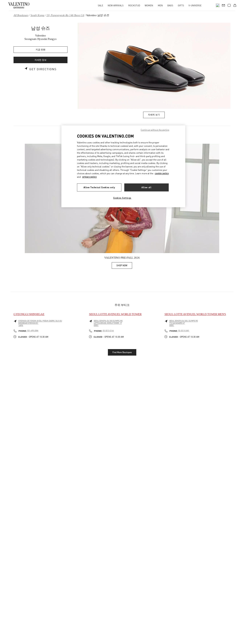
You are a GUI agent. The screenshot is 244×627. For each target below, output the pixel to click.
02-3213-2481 (183, 330)
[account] (229, 5)
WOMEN (149, 5)
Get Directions (43, 69)
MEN (160, 5)
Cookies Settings (122, 197)
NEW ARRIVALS (116, 5)
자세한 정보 (41, 60)
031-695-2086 (32, 330)
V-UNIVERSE (195, 5)
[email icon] (223, 5)
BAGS (170, 5)
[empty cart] (235, 5)
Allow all (146, 187)
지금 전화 (40, 49)
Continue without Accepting (155, 129)
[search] (218, 5)
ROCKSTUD (134, 5)
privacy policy (89, 176)
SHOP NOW (124, 266)
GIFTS (181, 5)
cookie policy (162, 173)
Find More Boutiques (122, 352)
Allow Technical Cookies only (99, 187)
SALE (100, 5)
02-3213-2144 (108, 330)
